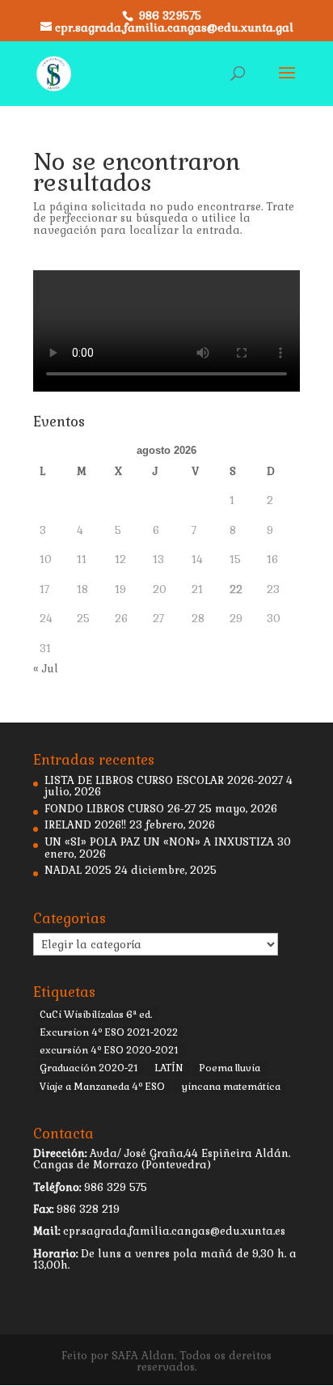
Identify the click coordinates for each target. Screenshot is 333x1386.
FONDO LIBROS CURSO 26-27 (120, 809)
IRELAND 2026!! (85, 825)
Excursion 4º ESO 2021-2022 (109, 1032)
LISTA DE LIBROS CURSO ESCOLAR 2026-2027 (163, 780)
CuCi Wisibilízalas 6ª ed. (96, 1014)
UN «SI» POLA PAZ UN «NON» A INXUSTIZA (159, 842)
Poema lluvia (229, 1068)
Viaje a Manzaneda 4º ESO (102, 1086)
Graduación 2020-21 (89, 1068)
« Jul (45, 669)
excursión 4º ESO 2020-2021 (109, 1050)
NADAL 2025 (78, 870)
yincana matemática (230, 1086)
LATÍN (168, 1068)
